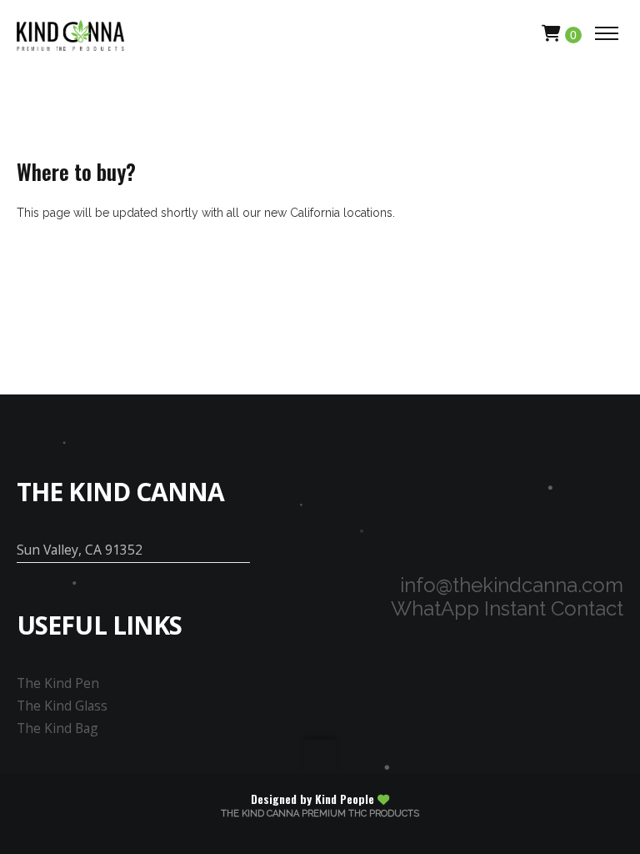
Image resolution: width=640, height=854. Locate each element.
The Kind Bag (57, 728)
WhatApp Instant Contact (507, 608)
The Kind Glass (62, 705)
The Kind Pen (58, 683)
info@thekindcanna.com (511, 585)
